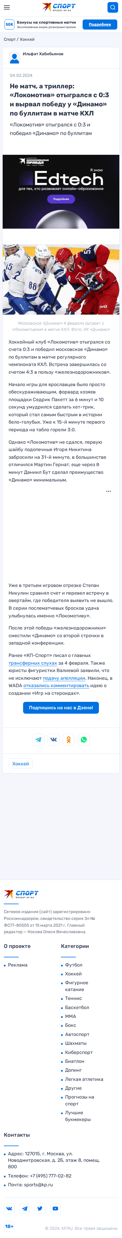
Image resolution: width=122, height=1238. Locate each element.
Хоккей (27, 39)
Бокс (70, 1025)
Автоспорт (77, 1034)
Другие (73, 1088)
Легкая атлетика (84, 1079)
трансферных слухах (33, 663)
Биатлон (74, 1061)
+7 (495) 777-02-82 (50, 1176)
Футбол (73, 965)
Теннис (73, 998)
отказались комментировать (56, 685)
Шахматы (75, 1043)
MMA (70, 1016)
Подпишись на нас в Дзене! (61, 707)
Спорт (10, 39)
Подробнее (100, 24)
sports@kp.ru (38, 1184)
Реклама (18, 965)
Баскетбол (77, 1007)
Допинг (73, 1070)
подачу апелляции (64, 678)
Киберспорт (79, 1052)
